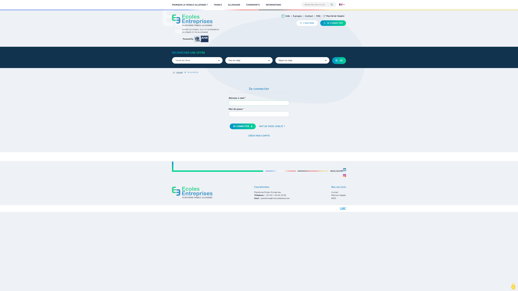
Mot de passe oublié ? (272, 126)
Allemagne (234, 4)
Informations (273, 4)
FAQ (318, 16)
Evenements (253, 4)
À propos (297, 16)
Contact (309, 16)
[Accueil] (193, 20)
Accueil (179, 72)
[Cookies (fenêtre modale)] (513, 286)
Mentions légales (338, 195)
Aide (286, 16)
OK (341, 60)
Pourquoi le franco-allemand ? (190, 4)
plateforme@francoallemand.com (275, 198)
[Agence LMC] (343, 208)
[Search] (333, 4)
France (218, 4)
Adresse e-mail (236, 97)
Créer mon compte (259, 135)
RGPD (333, 198)
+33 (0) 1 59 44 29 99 (275, 195)
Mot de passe (236, 109)
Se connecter (241, 126)
